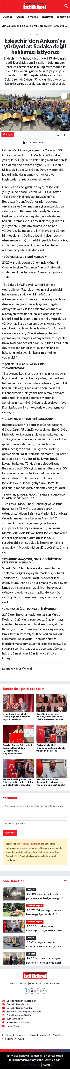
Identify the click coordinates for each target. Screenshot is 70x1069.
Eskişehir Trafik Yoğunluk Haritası (24, 1011)
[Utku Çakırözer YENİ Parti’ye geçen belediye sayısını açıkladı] (18, 703)
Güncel (7, 16)
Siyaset (33, 16)
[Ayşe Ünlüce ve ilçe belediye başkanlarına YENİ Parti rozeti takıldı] (51, 703)
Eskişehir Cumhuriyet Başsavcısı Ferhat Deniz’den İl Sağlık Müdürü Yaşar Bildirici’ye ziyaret (45, 961)
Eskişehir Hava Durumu (18, 1004)
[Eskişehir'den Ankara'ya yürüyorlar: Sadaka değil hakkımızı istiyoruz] (35, 110)
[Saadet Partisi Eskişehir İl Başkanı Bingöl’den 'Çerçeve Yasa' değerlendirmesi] (18, 734)
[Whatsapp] (44, 991)
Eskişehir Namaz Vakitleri (20, 1008)
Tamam (46, 1065)
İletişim (9, 1039)
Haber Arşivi (13, 1026)
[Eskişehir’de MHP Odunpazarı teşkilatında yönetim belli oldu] (51, 734)
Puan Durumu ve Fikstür (19, 1015)
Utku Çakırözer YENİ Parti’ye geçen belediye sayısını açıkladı (16, 717)
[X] (32, 991)
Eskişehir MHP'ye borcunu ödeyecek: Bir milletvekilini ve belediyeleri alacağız (18, 782)
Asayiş (20, 16)
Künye (21, 1039)
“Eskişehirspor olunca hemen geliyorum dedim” (43, 912)
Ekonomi (47, 16)
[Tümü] (65, 881)
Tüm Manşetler (15, 1019)
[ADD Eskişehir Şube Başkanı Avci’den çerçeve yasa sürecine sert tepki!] (51, 768)
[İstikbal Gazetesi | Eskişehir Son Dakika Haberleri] (35, 6)
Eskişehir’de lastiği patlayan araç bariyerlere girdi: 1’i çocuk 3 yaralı (46, 896)
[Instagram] (38, 991)
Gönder (10, 832)
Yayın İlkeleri (58, 1035)
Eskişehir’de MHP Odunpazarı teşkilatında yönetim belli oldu (50, 748)
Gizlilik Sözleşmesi (15, 1035)
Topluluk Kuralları (38, 1035)
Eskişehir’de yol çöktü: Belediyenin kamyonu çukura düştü (35, 25)
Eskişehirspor (35, 906)
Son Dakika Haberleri (18, 1022)
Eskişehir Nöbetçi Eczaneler (21, 1001)
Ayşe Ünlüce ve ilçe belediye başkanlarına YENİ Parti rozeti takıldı (49, 717)
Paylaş (9, 134)
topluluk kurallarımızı (32, 844)
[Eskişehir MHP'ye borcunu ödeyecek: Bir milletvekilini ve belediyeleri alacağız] (18, 768)
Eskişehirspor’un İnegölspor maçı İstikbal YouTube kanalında (46, 929)
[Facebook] (26, 991)
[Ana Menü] (3, 6)
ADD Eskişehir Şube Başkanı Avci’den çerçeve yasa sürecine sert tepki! (50, 782)
